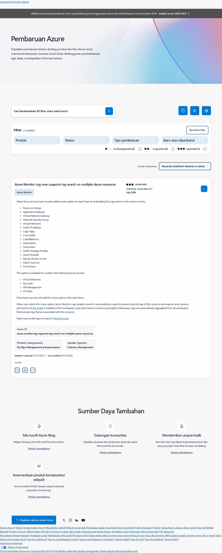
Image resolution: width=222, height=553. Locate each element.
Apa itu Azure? (7, 527)
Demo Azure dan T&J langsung (157, 531)
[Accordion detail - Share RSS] (25, 370)
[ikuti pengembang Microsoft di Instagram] (70, 520)
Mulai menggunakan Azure (30, 527)
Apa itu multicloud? (37, 539)
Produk (156, 527)
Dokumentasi (96, 535)
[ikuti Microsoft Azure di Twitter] (64, 520)
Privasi (54, 551)
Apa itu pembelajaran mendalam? (97, 539)
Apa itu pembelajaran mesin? (63, 539)
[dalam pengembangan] (139, 149)
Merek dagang (107, 551)
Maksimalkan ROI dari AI (39, 531)
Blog (105, 535)
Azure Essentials (125, 527)
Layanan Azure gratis (185, 527)
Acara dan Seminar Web (157, 535)
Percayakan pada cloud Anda (101, 527)
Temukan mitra (80, 535)
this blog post (61, 318)
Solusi (56, 531)
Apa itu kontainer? (154, 539)
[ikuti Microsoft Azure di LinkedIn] (77, 520)
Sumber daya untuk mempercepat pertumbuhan (85, 531)
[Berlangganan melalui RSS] (194, 110)
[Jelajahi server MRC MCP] (206, 110)
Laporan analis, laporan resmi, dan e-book (192, 535)
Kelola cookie (66, 551)
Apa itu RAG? (172, 539)
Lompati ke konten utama (14, 1)
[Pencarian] (109, 111)
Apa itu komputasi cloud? (13, 539)
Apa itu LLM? (137, 539)
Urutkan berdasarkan (147, 166)
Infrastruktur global (55, 527)
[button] (183, 110)
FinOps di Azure (17, 531)
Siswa (141, 535)
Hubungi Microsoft (41, 551)
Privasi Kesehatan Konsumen (15, 551)
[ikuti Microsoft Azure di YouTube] (83, 520)
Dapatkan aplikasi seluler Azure (36, 520)
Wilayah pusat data (76, 527)
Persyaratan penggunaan (86, 551)
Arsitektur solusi (120, 531)
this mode (38, 308)
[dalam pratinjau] (172, 149)
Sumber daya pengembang (122, 535)
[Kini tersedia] (204, 149)
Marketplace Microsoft (60, 535)
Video (218, 535)
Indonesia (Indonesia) (11, 543)
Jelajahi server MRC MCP (173, 13)
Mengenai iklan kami (127, 551)
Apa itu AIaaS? (122, 539)
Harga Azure (167, 527)
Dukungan (134, 531)
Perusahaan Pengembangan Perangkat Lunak (23, 535)
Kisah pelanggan (143, 527)
